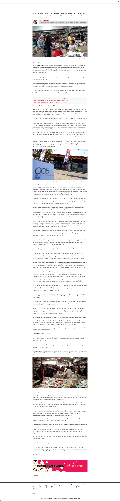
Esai (39, 484)
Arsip (77, 487)
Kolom (40, 487)
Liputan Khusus (33, 488)
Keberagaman (54, 484)
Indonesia (66, 484)
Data (77, 484)
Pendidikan (47, 484)
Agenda (33, 493)
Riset (46, 487)
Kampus (46, 486)
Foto (33, 489)
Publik (77, 485)
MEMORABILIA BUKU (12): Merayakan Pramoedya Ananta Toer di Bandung (52, 103)
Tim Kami (55, 498)
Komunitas (53, 487)
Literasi (46, 485)
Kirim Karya (70, 498)
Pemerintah (78, 486)
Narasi (40, 486)
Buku (46, 488)
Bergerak (72, 484)
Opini (39, 485)
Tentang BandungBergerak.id (46, 498)
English (83, 484)
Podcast (33, 492)
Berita (33, 485)
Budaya (52, 486)
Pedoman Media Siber (62, 498)
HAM (52, 485)
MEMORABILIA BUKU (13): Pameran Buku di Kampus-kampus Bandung (51, 100)
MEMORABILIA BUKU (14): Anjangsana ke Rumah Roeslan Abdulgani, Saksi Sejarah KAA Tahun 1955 (58, 98)
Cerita (33, 486)
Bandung (34, 484)
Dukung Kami (77, 498)
